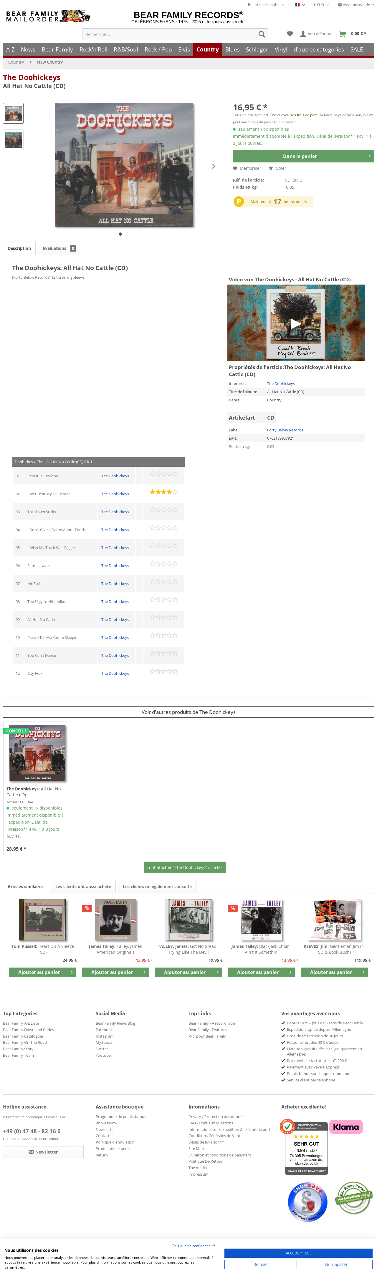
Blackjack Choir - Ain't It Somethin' (262, 949)
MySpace (104, 1042)
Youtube (103, 1055)
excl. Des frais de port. (299, 114)
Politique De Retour (205, 1161)
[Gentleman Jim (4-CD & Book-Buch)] (334, 919)
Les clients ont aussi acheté (83, 886)
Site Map (196, 1148)
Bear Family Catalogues (23, 1036)
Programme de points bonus (121, 1116)
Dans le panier (300, 156)
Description (19, 248)
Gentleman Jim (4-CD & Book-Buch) (334, 949)
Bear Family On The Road (25, 1042)
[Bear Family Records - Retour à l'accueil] (49, 16)
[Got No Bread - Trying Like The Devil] (188, 919)
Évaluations (58, 248)
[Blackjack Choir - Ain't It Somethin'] (261, 919)
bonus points (295, 201)
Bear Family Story (18, 1048)
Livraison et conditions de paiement (219, 1155)
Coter (280, 168)
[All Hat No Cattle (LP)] (37, 753)
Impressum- (106, 1123)
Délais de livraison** (206, 1142)
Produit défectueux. (113, 1148)
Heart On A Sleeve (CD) (42, 949)
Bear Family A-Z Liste (21, 1023)
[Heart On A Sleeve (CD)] (42, 919)
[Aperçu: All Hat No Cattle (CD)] (13, 113)
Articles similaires (26, 886)
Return (102, 1155)
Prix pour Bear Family (207, 1036)
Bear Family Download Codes (28, 1029)
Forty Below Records (285, 430)
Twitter (102, 1048)
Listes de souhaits (268, 4)
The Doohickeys (31, 77)
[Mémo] (290, 34)
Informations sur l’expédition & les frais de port (229, 1129)
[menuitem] (175, 34)
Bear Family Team (18, 1055)
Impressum (198, 1174)
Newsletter (105, 1129)
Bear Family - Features (207, 1029)
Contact (103, 1135)
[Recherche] (262, 34)
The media (197, 1167)
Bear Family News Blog (115, 1023)
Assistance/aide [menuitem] (356, 4)
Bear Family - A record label (212, 1023)
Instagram (105, 1036)
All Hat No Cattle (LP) (33, 791)
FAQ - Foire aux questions (210, 1123)
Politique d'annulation (115, 1142)
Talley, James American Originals (115, 949)
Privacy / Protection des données (217, 1116)
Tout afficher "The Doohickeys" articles (185, 867)
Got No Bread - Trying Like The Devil (188, 949)
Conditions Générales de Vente (215, 1135)
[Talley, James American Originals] (115, 919)
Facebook (104, 1029)
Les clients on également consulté (157, 886)
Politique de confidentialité (194, 1245)
